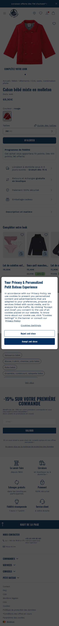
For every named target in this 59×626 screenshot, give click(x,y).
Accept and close (29, 341)
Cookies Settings (31, 325)
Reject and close (28, 333)
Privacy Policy (12, 320)
